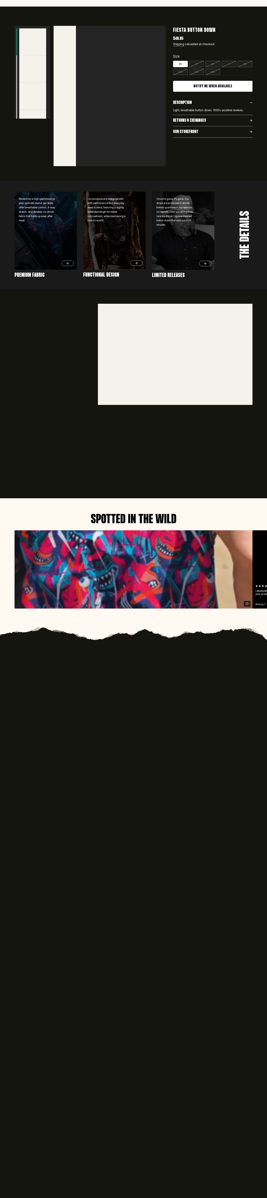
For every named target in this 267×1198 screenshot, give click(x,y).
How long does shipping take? (89, 761)
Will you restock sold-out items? (92, 730)
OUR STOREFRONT (185, 132)
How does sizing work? (82, 746)
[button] (56, 16)
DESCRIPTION (182, 102)
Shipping (178, 44)
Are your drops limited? (84, 701)
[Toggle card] (68, 263)
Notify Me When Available (212, 86)
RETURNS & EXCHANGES (189, 120)
